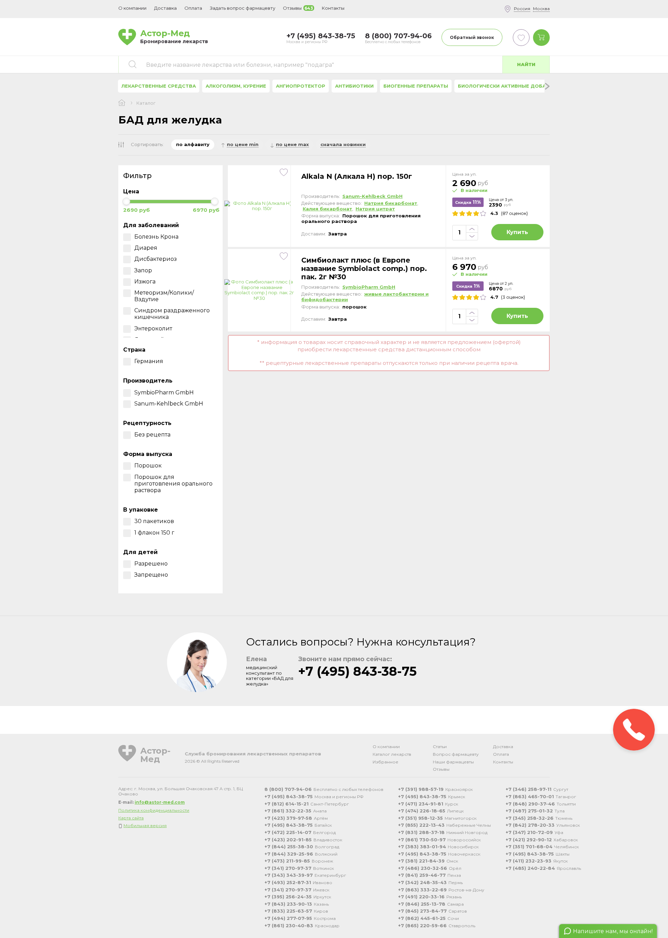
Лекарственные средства (158, 86)
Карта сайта (131, 817)
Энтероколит (153, 328)
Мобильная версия (145, 825)
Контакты (503, 761)
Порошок (148, 465)
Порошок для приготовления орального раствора (173, 484)
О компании (386, 746)
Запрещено (151, 574)
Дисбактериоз (155, 259)
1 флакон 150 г (154, 532)
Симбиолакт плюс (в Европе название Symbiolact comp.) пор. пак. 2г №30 (364, 268)
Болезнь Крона (156, 236)
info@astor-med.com (160, 802)
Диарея (145, 247)
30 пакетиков (154, 521)
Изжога (145, 281)
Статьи (440, 746)
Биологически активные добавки (507, 86)
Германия (148, 361)
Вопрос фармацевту (456, 754)
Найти (526, 64)
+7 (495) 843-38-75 (357, 671)
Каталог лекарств (392, 754)
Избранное (385, 761)
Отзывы (441, 769)
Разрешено (151, 563)
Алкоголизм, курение (236, 86)
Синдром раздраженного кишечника (172, 313)
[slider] (126, 201)
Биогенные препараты (415, 86)
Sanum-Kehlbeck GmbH (168, 403)
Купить (517, 232)
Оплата (193, 8)
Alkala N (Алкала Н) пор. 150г (356, 176)
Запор (143, 270)
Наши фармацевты (453, 761)
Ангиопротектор (300, 86)
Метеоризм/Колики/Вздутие (164, 296)
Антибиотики (354, 86)
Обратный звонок (472, 37)
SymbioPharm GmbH (164, 392)
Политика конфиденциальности (153, 810)
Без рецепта (152, 434)
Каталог (146, 103)
